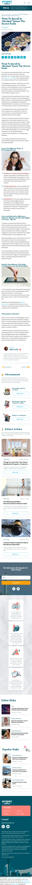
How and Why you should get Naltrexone (17, 877)
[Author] (20, 350)
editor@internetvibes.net (8, 822)
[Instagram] (13, 588)
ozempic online (14, 884)
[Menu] (28, 2)
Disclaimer (19, 811)
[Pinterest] (18, 588)
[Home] (7, 2)
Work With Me (6, 811)
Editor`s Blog (20, 813)
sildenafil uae (27, 882)
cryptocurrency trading (9, 78)
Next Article (24, 367)
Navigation (6, 813)
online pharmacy (25, 881)
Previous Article (8, 367)
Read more (20, 393)
